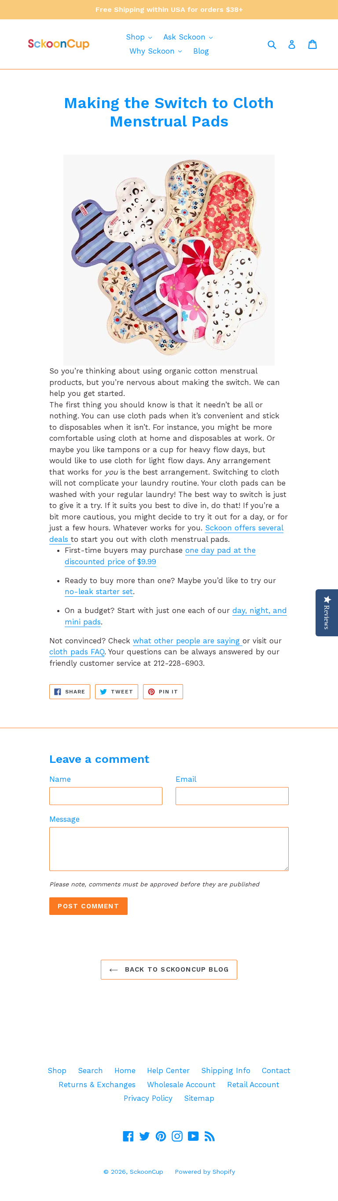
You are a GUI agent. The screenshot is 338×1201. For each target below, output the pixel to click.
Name (60, 779)
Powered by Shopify (205, 1171)
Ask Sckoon (185, 37)
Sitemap (199, 1098)
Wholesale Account (181, 1084)
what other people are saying (187, 640)
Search (90, 1070)
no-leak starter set (99, 591)
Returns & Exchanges (97, 1084)
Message (64, 819)
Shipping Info (225, 1070)
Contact (276, 1070)
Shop (136, 37)
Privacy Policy (148, 1098)
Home (125, 1070)
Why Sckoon (153, 51)
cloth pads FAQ (76, 651)
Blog (201, 51)
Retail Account (253, 1084)
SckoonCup (146, 1171)
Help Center (168, 1070)
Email (186, 779)
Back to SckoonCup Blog (175, 969)
